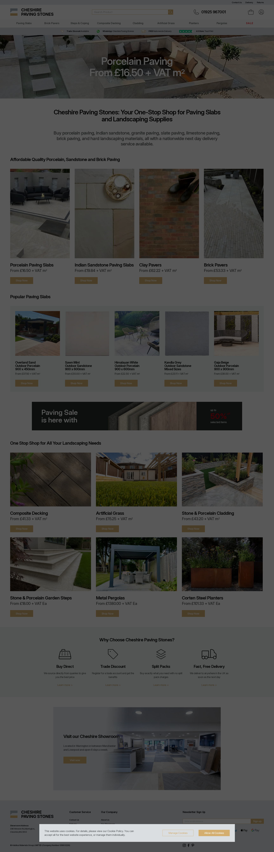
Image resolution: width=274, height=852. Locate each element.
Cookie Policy (115, 831)
